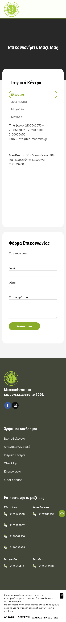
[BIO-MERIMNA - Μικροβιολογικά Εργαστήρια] (11, 9)
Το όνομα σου (18, 253)
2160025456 (17, 547)
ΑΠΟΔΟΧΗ (9, 617)
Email (12, 268)
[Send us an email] (15, 405)
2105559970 (46, 566)
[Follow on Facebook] (7, 405)
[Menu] (60, 9)
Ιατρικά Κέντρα (14, 455)
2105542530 (17, 514)
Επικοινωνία (12, 471)
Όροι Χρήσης (13, 480)
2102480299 (46, 514)
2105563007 (17, 525)
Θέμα (12, 282)
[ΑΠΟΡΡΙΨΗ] (61, 596)
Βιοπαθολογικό (14, 438)
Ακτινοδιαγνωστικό (17, 447)
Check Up (10, 463)
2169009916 (17, 536)
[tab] (33, 94)
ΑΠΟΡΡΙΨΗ (24, 617)
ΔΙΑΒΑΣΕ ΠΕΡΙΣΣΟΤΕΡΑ (45, 618)
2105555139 (17, 566)
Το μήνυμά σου (18, 297)
